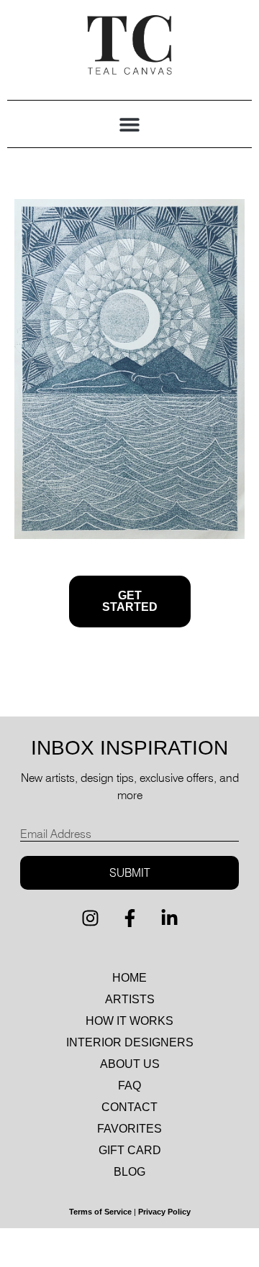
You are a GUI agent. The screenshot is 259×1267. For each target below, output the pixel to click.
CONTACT (129, 1107)
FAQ (129, 1085)
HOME (129, 978)
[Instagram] (90, 918)
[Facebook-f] (129, 918)
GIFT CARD (130, 1150)
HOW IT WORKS (129, 1021)
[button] (130, 124)
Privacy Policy (164, 1211)
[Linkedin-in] (169, 918)
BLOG (129, 1172)
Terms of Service (100, 1211)
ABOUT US (130, 1064)
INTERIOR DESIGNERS (130, 1042)
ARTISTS (130, 999)
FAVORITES (129, 1129)
